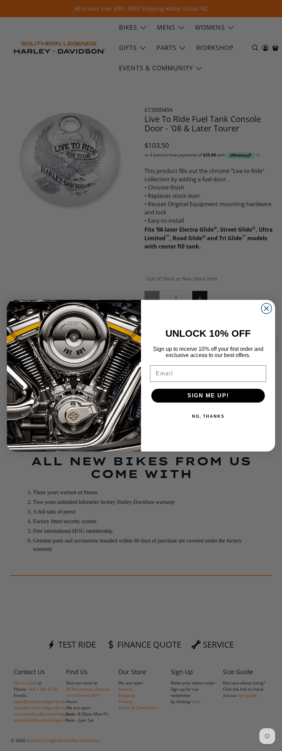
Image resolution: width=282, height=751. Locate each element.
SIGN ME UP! (208, 395)
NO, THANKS (208, 416)
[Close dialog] (266, 308)
